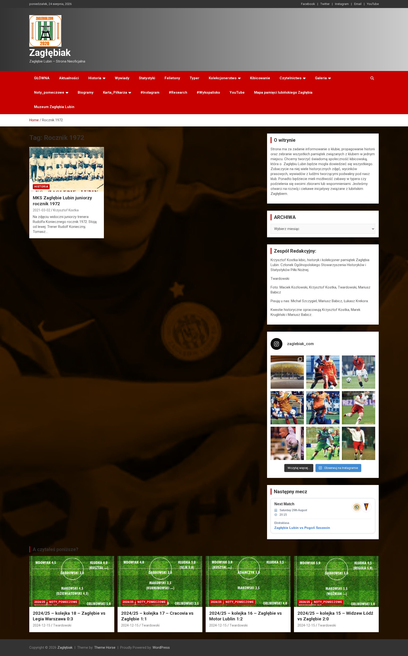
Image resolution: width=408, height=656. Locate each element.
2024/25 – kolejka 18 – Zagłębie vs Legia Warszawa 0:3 (69, 616)
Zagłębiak (50, 52)
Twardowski (62, 625)
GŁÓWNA (42, 78)
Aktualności (69, 78)
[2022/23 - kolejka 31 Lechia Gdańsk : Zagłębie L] (287, 372)
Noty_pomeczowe (49, 92)
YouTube (373, 4)
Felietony (172, 78)
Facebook (308, 4)
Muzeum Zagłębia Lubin (54, 107)
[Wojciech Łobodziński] (358, 372)
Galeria (321, 78)
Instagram (342, 4)
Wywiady (122, 78)
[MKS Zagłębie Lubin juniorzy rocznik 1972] (66, 169)
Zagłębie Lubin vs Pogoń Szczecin (302, 528)
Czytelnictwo (291, 78)
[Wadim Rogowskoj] (323, 407)
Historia (94, 78)
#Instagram (149, 92)
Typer (194, 78)
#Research (178, 92)
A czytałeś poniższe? (55, 549)
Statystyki (147, 78)
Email (357, 4)
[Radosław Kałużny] (323, 443)
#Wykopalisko (208, 92)
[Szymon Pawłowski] (358, 407)
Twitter (325, 4)
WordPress (161, 647)
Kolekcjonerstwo (223, 78)
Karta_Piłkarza (115, 92)
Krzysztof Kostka (66, 210)
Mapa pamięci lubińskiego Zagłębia (283, 92)
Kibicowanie (260, 78)
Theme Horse (104, 647)
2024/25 (39, 602)
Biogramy (86, 92)
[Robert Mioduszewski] (287, 443)
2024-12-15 (41, 625)
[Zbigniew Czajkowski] (323, 372)
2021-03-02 (41, 210)
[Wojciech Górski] (287, 407)
